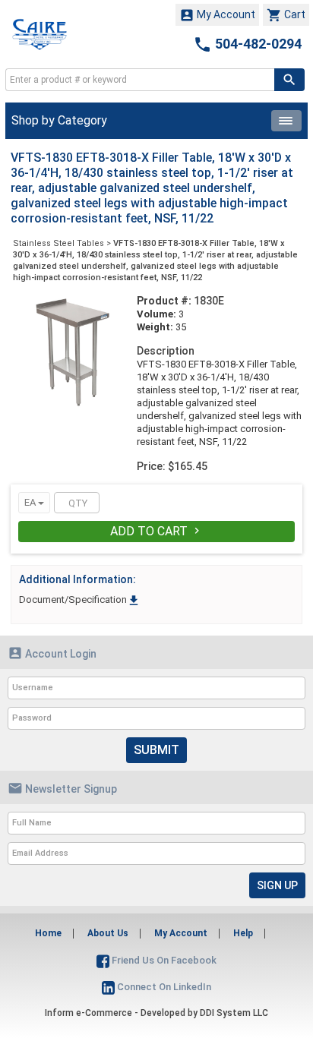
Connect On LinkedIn (163, 986)
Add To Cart (156, 531)
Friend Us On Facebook (163, 960)
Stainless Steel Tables (58, 243)
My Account (217, 15)
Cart (286, 15)
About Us (107, 933)
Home (48, 933)
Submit (156, 750)
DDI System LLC (234, 1013)
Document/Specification (80, 599)
